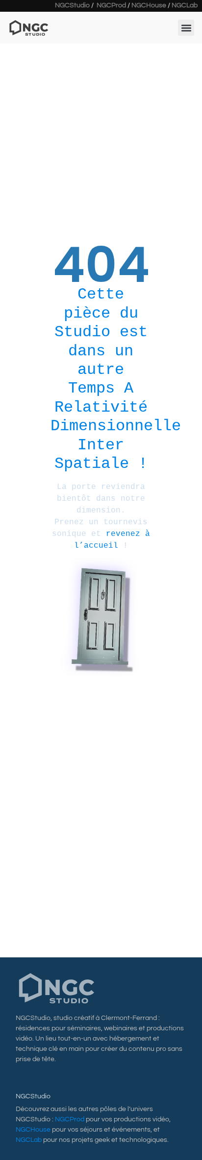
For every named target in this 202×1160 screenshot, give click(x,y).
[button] (186, 28)
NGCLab (185, 5)
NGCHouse (148, 5)
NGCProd (111, 5)
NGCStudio (72, 5)
